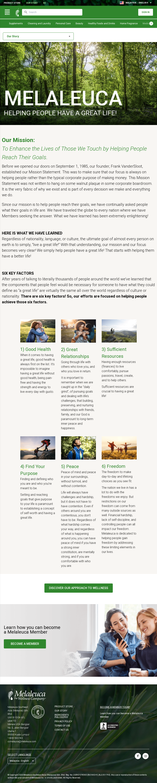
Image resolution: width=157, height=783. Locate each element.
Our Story (32, 3)
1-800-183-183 (15, 738)
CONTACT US (62, 730)
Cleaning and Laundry (39, 23)
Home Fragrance (129, 23)
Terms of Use (62, 726)
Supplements (16, 23)
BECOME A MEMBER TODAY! (115, 707)
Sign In (146, 12)
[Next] (151, 23)
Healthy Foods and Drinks (101, 23)
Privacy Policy (63, 721)
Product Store (12, 3)
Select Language (19, 754)
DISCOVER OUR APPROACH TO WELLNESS (78, 588)
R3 (44, 3)
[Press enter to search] (26, 12)
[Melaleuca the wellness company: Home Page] (17, 12)
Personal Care (63, 23)
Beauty (79, 23)
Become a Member (25, 644)
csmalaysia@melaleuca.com (22, 741)
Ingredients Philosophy (62, 716)
